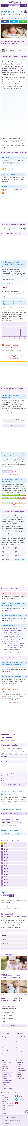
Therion (16, 651)
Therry (20, 651)
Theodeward (19, 638)
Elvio (4, 805)
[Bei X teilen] (14, 21)
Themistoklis (5, 632)
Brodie (14, 803)
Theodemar (17, 636)
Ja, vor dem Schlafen (7, 1018)
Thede (3, 628)
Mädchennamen (6, 1038)
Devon (25, 803)
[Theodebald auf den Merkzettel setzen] (2, 18)
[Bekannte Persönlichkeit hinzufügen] (26, 663)
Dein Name (4, 756)
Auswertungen (20, 1068)
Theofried (9, 645)
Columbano (20, 803)
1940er (6, 868)
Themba (19, 630)
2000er (6, 852)
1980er (6, 857)
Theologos (22, 645)
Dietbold (4, 140)
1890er (6, 882)
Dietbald (4, 70)
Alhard (7, 803)
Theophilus (20, 647)
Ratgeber (18, 1056)
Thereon (11, 651)
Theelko (16, 628)
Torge (15, 801)
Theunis (8, 653)
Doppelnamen (6, 1042)
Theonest (8, 647)
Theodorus (17, 641)
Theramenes (5, 651)
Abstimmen (14, 425)
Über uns (7, 1120)
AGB (20, 1120)
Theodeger (11, 636)
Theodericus (11, 638)
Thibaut (21, 144)
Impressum (7, 1123)
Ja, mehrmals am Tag (7, 1012)
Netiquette (5, 1113)
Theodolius (10, 640)
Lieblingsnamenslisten (8, 1105)
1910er (6, 877)
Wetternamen (20, 1078)
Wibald (24, 801)
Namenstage (19, 1062)
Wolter (2, 803)
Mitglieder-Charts (7, 1080)
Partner (12, 1120)
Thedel (7, 628)
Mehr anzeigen (19, 559)
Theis (24, 628)
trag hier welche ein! (6, 610)
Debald (3, 142)
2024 (5, 843)
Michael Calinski (17, 50)
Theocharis (5, 634)
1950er (6, 866)
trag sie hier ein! (11, 598)
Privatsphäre (15, 1122)
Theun (3, 653)
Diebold (13, 140)
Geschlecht (4, 935)
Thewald (12, 653)
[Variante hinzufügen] (26, 604)
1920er (6, 874)
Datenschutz (8, 1122)
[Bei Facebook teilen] (5, 21)
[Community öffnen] (26, 5)
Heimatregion (4, 943)
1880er (6, 885)
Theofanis (16, 643)
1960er (6, 863)
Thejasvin (4, 630)
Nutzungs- (15, 774)
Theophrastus (5, 649)
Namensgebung (20, 1036)
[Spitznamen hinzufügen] (26, 616)
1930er (6, 871)
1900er (6, 880)
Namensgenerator (7, 1050)
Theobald (16, 66)
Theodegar (4, 636)
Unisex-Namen (6, 1040)
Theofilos (22, 643)
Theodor (15, 640)
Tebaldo (4, 144)
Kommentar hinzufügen (8, 740)
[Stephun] (8, 898)
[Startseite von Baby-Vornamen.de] (14, 3)
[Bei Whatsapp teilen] (23, 21)
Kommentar (4, 762)
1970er (6, 860)
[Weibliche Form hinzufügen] (26, 594)
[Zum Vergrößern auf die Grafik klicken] (14, 331)
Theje (8, 630)
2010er (6, 849)
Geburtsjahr (4, 939)
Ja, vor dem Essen (7, 1015)
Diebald (9, 140)
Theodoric (4, 641)
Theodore (21, 640)
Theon (3, 647)
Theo (15, 632)
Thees (20, 628)
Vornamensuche (6, 1048)
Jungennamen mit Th (13, 813)
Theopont (17, 649)
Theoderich (5, 638)
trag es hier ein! (12, 683)
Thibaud (16, 144)
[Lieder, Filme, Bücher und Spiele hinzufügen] (26, 677)
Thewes (20, 653)
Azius (10, 803)
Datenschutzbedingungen (8, 776)
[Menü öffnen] (2, 5)
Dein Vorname (4, 931)
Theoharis (15, 645)
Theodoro (10, 641)
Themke (11, 632)
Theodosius (5, 643)
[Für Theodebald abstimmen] (16, 18)
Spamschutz (4, 779)
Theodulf (10, 643)
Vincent (19, 801)
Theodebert (16, 634)
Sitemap (16, 1120)
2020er (6, 846)
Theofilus (4, 645)
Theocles (10, 634)
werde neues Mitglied (11, 751)
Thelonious (14, 630)
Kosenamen (19, 1054)
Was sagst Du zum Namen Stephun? (10, 909)
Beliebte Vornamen (7, 1062)
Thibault (4, 145)
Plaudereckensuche (7, 1103)
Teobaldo (20, 142)
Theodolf (4, 640)
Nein (3, 1021)
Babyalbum (5, 1111)
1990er (6, 854)
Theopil (12, 649)
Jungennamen (6, 1036)
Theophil (13, 647)
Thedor (12, 628)
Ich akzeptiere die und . (11, 775)
